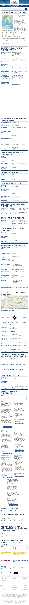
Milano (11, 358)
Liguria (14, 580)
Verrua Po (24, 29)
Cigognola (3, 349)
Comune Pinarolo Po (23, 5)
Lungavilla (21, 349)
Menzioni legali (6, 600)
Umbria (25, 587)
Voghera (4, 536)
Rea (5, 312)
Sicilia (25, 580)
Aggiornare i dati (5, 43)
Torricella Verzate (14, 338)
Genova (21, 362)
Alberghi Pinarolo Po (11, 509)
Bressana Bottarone (12, 328)
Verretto (21, 338)
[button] (3, 297)
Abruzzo (4, 578)
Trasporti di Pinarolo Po (12, 218)
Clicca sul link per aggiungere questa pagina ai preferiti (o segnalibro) (20, 553)
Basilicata (4, 580)
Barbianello (4, 30)
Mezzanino (21, 342)
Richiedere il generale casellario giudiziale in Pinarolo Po (19, 83)
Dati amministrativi (9, 172)
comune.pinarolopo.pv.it (17, 64)
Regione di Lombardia (6, 5)
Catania (2, 367)
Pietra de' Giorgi (22, 345)
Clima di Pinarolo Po (10, 375)
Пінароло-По (13, 213)
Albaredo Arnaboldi (14, 345)
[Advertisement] (14, 101)
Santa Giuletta (22, 331)
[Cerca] (26, 9)
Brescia (21, 369)
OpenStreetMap (20, 308)
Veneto (25, 591)
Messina (3, 369)
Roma (2, 358)
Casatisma (3, 331)
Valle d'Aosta (25, 589)
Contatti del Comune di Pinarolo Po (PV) (11, 49)
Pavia (3, 31)
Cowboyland (4, 535)
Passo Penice (4, 520)
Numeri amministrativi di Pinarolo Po (12, 153)
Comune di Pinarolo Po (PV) (13, 12)
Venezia (21, 367)
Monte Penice (22, 520)
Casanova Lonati (14, 334)
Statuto (13, 193)
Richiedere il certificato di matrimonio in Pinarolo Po (17, 76)
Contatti (21, 600)
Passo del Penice (14, 520)
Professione (3, 395)
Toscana (25, 581)
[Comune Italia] (14, 3)
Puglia (14, 589)
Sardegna (25, 578)
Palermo (12, 362)
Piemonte (14, 587)
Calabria (4, 582)
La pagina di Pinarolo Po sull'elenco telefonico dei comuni (14, 542)
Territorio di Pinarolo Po (13, 245)
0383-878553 (15, 58)
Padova (12, 369)
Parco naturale (4, 200)
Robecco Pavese (17, 29)
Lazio (14, 578)
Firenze (12, 364)
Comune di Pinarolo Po (11, 183)
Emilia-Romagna (4, 585)
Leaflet (11, 308)
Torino (2, 362)
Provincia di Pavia (14, 5)
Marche (14, 583)
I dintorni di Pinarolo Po (12, 515)
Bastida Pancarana (5, 345)
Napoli (20, 358)
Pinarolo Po (16, 15)
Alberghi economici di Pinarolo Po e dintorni (11, 510)
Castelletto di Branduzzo (4, 339)
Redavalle (3, 335)
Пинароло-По (4, 213)
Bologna (3, 364)
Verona (11, 367)
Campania (4, 584)
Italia (13, 174)
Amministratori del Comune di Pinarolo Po (13, 119)
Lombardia (14, 177)
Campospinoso (13, 341)
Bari (20, 364)
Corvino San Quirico (4, 342)
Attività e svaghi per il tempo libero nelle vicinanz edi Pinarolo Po (14, 529)
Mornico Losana (13, 349)
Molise (14, 585)
